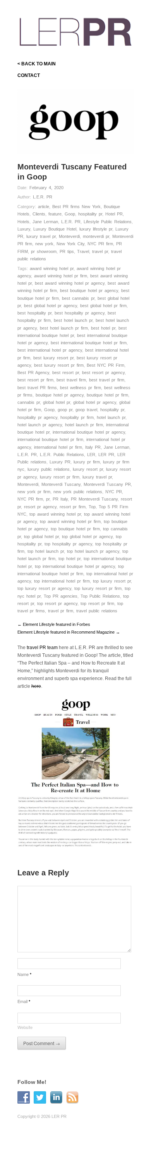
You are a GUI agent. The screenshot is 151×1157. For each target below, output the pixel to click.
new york (44, 243)
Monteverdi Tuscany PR (107, 484)
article (43, 206)
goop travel (86, 409)
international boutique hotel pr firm (50, 439)
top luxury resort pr (112, 581)
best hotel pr (103, 328)
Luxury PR (60, 462)
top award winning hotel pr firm (70, 521)
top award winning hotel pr (55, 514)
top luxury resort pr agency (44, 588)
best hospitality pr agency (80, 313)
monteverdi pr (96, 236)
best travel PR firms (37, 387)
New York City (70, 243)
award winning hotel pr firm (60, 275)
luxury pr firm (87, 462)
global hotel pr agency (94, 402)
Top (92, 506)
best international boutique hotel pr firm (89, 342)
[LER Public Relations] (75, 30)
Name (24, 974)
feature (55, 214)
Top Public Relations (100, 596)
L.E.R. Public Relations (62, 454)
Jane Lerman (45, 221)
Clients (39, 214)
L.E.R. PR (42, 197)
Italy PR (93, 447)
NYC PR (113, 491)
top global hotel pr (41, 536)
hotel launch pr (111, 417)
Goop (70, 214)
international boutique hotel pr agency (89, 432)
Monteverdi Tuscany (61, 484)
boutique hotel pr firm (107, 395)
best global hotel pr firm (103, 305)
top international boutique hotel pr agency (75, 566)
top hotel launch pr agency (93, 551)
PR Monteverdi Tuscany (94, 499)
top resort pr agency (57, 603)
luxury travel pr (41, 236)
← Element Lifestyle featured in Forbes (53, 624)
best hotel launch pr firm (64, 328)
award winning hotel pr (52, 268)
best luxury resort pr (53, 357)
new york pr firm (33, 491)
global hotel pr (56, 402)
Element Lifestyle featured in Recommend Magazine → (68, 632)
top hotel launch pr (45, 551)
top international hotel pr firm (62, 581)
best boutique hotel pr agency (89, 290)
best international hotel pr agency (49, 350)
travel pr (100, 251)
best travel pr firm (106, 380)
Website (25, 1027)
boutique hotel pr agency (60, 395)
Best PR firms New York (76, 206)
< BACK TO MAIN (36, 64)
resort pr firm (73, 506)
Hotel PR (114, 214)
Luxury (23, 229)
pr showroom (44, 251)
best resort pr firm (35, 380)
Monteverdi (69, 236)
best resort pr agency (103, 372)
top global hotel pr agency (87, 536)
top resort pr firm (97, 603)
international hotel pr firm (58, 447)
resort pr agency (40, 506)
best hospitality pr (34, 313)
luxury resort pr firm (59, 477)
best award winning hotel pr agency (70, 283)
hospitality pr (90, 214)
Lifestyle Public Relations (108, 221)
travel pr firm (60, 610)
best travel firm (71, 380)
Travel (83, 251)
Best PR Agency (33, 372)
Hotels (23, 221)
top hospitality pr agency (68, 544)
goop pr (65, 409)
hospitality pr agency (37, 417)
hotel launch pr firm (84, 424)
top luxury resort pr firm (98, 588)
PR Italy (60, 499)
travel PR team (42, 647)
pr (48, 499)
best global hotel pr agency (50, 305)
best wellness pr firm (80, 387)
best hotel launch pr (73, 320)
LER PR (106, 454)
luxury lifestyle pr (95, 229)
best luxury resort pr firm (59, 365)
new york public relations (77, 491)
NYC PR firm (100, 243)
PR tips (67, 251)
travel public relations (96, 610)
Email (23, 1001)
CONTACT (28, 75)
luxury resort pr (88, 469)
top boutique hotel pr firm (75, 528)
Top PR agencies (60, 596)
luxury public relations (48, 469)
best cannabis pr (78, 298)
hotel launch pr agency (39, 424)
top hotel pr (69, 558)
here (36, 686)
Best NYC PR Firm (105, 365)
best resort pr (65, 372)
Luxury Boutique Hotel (54, 229)
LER (91, 454)
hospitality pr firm (77, 417)
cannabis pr (28, 402)
